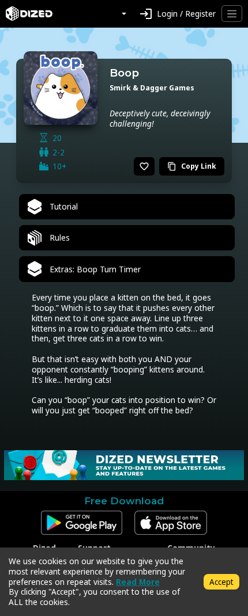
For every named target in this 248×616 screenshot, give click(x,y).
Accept (221, 581)
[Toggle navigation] (231, 13)
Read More (138, 581)
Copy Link (191, 166)
